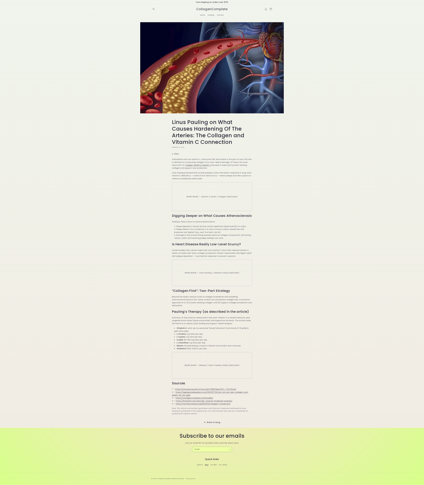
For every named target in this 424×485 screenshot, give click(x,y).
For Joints (223, 465)
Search (200, 465)
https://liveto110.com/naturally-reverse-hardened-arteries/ (204, 401)
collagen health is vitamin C (198, 165)
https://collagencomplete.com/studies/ (194, 398)
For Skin (214, 465)
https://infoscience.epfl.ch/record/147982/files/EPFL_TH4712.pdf (205, 389)
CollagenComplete (163, 478)
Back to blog (213, 422)
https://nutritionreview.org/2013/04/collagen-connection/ (203, 404)
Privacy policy (190, 478)
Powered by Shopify (177, 478)
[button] (153, 9)
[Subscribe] (229, 449)
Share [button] (176, 154)
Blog (206, 465)
